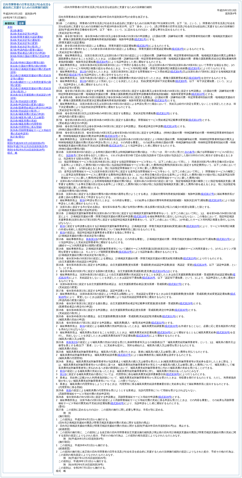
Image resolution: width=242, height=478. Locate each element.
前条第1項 (91, 239)
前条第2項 (72, 342)
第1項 (83, 71)
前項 (82, 200)
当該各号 (71, 155)
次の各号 (190, 152)
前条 (68, 390)
